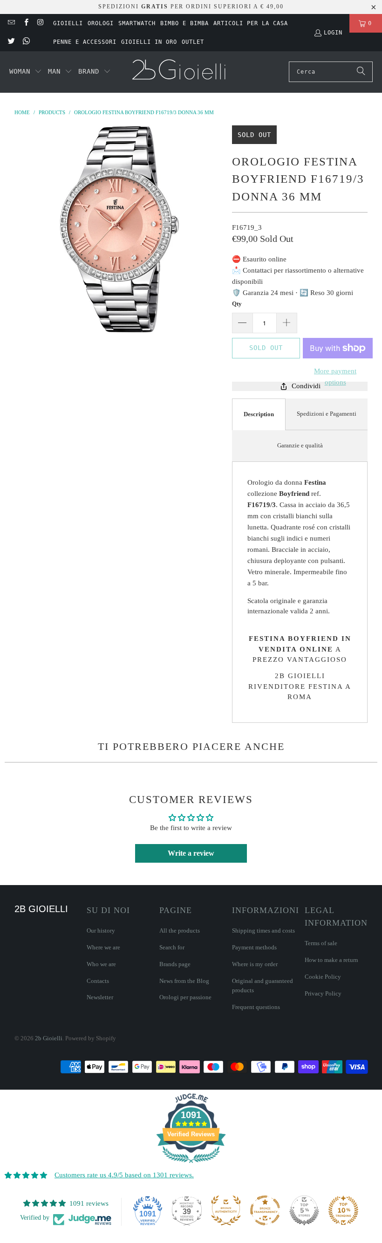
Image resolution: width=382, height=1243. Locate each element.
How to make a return (331, 959)
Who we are (101, 964)
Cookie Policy (323, 976)
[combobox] (331, 72)
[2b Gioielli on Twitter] (11, 42)
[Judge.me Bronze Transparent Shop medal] (265, 1210)
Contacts (98, 980)
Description (259, 414)
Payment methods (254, 947)
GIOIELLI (68, 23)
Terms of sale (321, 943)
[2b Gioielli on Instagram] (40, 23)
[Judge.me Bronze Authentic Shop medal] (226, 1210)
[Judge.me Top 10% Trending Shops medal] (343, 1210)
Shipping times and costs (263, 930)
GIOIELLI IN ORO (149, 42)
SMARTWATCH (137, 23)
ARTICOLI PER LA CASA (250, 23)
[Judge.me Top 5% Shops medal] (304, 1210)
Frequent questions (256, 1006)
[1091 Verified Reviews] (191, 1164)
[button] (25, 71)
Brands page (175, 964)
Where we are (103, 947)
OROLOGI (101, 23)
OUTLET (193, 42)
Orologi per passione (185, 997)
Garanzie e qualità (300, 445)
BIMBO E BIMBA (184, 23)
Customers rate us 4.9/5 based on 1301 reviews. (124, 1175)
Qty (237, 303)
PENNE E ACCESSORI (84, 42)
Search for (171, 947)
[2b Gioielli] (180, 72)
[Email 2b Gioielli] (11, 23)
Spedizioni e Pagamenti (326, 413)
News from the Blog (184, 980)
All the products (179, 930)
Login (333, 32)
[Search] (361, 72)
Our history (101, 930)
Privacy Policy (323, 993)
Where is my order (255, 964)
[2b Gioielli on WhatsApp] (25, 42)
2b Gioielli (48, 1038)
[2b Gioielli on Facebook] (25, 23)
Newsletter (100, 997)
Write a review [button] (191, 853)
